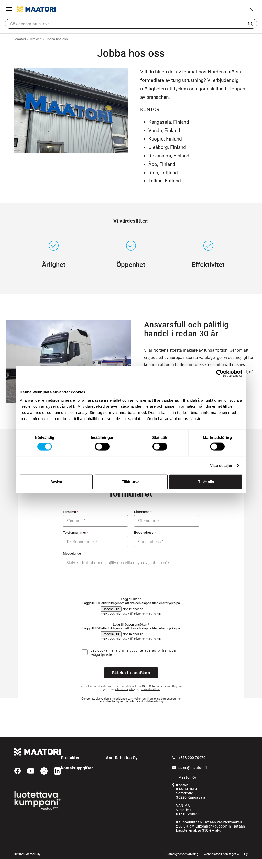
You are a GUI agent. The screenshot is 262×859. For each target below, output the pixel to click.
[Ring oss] (252, 9)
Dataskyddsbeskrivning (182, 854)
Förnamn (70, 512)
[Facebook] (17, 771)
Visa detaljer (221, 465)
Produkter (70, 757)
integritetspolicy (125, 689)
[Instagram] (44, 771)
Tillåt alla (206, 481)
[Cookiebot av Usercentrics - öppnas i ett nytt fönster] (220, 373)
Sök (250, 24)
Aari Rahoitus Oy (122, 757)
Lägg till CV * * (131, 599)
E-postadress (145, 532)
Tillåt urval (131, 481)
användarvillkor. (150, 689)
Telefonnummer (76, 532)
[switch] (102, 447)
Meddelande (72, 553)
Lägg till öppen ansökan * (131, 624)
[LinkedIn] (57, 771)
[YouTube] (30, 771)
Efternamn (143, 512)
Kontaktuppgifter (77, 768)
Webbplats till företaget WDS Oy (226, 854)
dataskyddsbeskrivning (149, 701)
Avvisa (56, 481)
